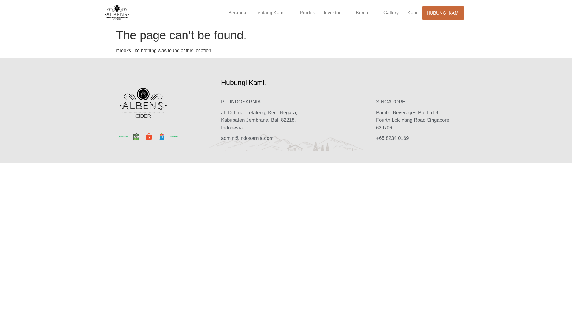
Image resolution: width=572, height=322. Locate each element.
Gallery (391, 12)
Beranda (237, 12)
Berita (362, 12)
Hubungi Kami (443, 13)
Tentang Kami (270, 12)
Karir (413, 12)
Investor (332, 12)
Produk (307, 12)
